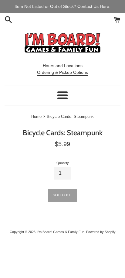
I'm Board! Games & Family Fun (60, 232)
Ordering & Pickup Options (62, 72)
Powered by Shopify (101, 232)
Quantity (62, 163)
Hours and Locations (63, 65)
